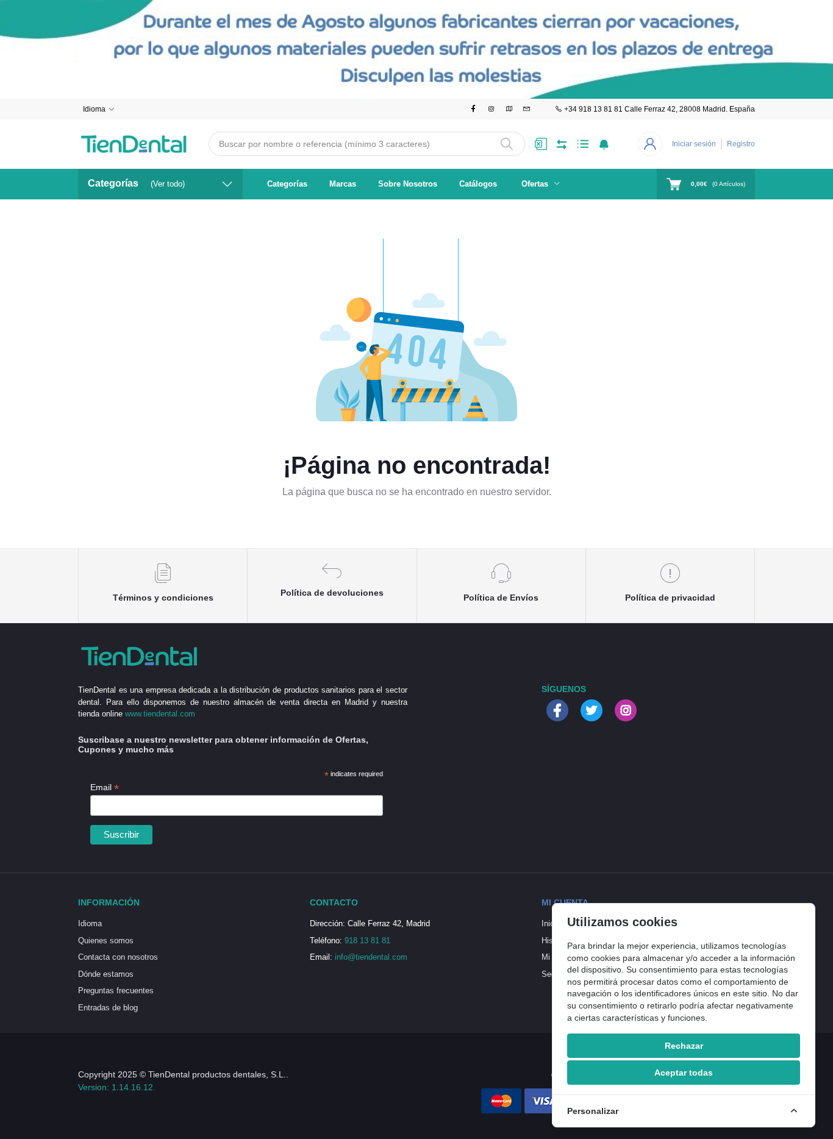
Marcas (342, 183)
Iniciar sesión (694, 144)
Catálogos (478, 183)
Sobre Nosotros (407, 183)
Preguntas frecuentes (116, 990)
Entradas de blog (108, 1007)
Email (104, 787)
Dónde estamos (106, 974)
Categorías (287, 183)
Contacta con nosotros (118, 957)
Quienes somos (106, 940)
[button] (604, 143)
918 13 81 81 (367, 940)
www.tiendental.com (160, 713)
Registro (741, 144)
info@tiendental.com (371, 957)
